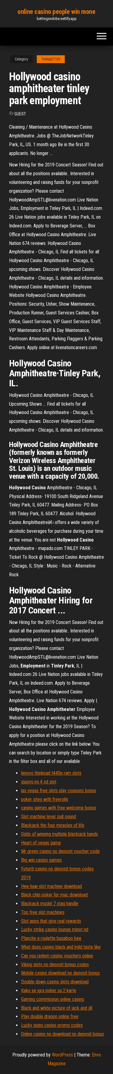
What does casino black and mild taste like (61, 947)
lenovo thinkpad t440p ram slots (51, 773)
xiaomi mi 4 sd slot (38, 782)
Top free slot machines (42, 912)
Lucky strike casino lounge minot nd (54, 929)
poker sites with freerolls (44, 799)
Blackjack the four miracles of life (52, 825)
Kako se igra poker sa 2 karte (48, 990)
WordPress (62, 1055)
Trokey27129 (50, 59)
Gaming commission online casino (52, 999)
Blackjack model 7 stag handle (49, 903)
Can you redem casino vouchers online (57, 956)
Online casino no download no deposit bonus (62, 1034)
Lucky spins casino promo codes (52, 1025)
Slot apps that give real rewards (51, 921)
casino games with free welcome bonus (58, 808)
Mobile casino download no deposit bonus (60, 973)
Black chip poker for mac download (54, 895)
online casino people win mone (56, 11)
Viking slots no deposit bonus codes (55, 964)
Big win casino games (41, 860)
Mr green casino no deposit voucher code (60, 851)
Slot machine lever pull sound (48, 816)
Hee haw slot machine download (51, 886)
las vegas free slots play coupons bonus (58, 790)
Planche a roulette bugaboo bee (51, 938)
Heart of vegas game (41, 843)
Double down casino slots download (55, 982)
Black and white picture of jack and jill (56, 1008)
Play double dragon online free (49, 1016)
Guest (20, 113)
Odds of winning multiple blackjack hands (59, 834)
